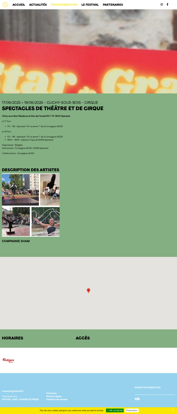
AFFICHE (6, 399)
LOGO (15, 399)
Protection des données (56, 399)
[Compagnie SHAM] (31, 205)
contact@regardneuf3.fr (13, 391)
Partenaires (51, 393)
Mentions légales (53, 396)
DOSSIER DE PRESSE (29, 399)
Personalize (131, 410)
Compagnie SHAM (16, 241)
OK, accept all (115, 410)
